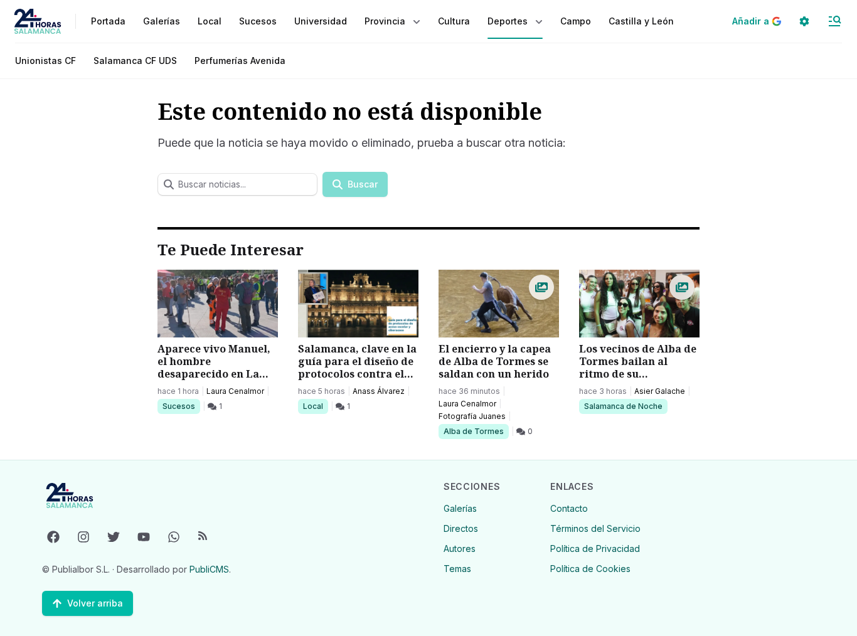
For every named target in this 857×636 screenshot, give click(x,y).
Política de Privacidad (595, 548)
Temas (457, 568)
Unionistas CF (45, 60)
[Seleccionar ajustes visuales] (804, 21)
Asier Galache (659, 391)
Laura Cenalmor (235, 391)
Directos (461, 528)
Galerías (161, 21)
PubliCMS (209, 569)
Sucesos (181, 406)
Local (315, 406)
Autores (460, 548)
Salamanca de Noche (623, 406)
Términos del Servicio (595, 528)
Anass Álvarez (379, 391)
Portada (108, 21)
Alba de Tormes (473, 431)
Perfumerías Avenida (239, 60)
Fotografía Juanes (472, 416)
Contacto (569, 508)
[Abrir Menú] (834, 21)
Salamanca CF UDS (135, 60)
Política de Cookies (590, 568)
